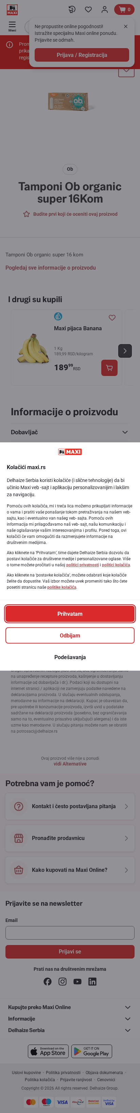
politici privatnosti (82, 565)
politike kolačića (61, 587)
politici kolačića (116, 565)
